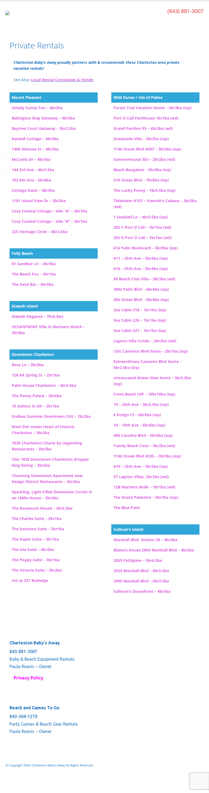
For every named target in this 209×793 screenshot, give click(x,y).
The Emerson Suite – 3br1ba (38, 528)
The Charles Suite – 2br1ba (36, 518)
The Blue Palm (126, 507)
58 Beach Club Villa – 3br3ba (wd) (144, 278)
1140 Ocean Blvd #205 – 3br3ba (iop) (147, 456)
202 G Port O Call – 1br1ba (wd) (142, 237)
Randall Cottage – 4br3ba (35, 138)
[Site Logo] (20, 18)
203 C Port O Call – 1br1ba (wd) (142, 227)
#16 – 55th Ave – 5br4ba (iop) (140, 268)
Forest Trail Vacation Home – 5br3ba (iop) (152, 107)
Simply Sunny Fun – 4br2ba (37, 107)
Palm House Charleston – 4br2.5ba (44, 385)
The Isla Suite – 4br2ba (33, 549)
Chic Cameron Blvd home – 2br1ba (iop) (150, 351)
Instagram (20, 780)
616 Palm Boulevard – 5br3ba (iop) (145, 247)
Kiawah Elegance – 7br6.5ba (37, 316)
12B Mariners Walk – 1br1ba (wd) (144, 487)
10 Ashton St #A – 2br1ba (35, 406)
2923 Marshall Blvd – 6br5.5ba (141, 570)
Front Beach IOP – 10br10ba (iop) (144, 394)
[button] (199, 22)
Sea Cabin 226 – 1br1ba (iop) (139, 320)
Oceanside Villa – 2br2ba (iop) (141, 138)
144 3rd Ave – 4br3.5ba (33, 169)
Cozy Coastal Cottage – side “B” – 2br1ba (49, 221)
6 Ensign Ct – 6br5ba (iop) (137, 414)
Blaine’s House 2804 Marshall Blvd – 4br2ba (153, 550)
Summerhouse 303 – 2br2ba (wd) (144, 159)
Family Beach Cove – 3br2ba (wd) (144, 445)
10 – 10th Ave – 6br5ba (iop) (139, 425)
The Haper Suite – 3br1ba (35, 539)
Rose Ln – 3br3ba (28, 364)
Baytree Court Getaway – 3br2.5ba (44, 128)
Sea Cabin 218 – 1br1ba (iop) (139, 309)
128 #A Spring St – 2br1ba (36, 375)
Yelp (30, 780)
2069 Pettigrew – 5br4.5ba (137, 560)
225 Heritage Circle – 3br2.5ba (39, 231)
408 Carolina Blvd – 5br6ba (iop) (143, 435)
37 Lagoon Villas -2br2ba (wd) (141, 476)
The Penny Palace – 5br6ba (37, 395)
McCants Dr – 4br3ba (31, 159)
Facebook (10, 780)
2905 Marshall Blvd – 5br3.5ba (141, 581)
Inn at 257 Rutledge (30, 580)
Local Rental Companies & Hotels (62, 79)
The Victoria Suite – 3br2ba (37, 570)
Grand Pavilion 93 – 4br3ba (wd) (143, 128)
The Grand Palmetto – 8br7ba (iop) (145, 497)
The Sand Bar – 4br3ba (32, 284)
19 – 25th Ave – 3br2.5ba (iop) (141, 404)
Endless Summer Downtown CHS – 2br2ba (51, 416)
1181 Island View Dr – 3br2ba (39, 200)
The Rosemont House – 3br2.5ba (42, 508)
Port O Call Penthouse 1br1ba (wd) (146, 118)
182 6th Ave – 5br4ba (31, 180)
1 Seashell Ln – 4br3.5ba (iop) (140, 217)
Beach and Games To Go (34, 707)
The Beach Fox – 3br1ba (34, 274)
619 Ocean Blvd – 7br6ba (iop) (141, 180)
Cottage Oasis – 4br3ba (33, 190)
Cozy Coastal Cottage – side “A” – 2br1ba (49, 211)
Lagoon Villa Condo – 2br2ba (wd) (144, 340)
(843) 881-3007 (185, 11)
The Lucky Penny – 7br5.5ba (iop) (144, 190)
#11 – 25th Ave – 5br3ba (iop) (140, 258)
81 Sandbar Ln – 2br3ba (34, 263)
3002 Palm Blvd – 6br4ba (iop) (141, 289)
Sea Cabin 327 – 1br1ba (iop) (139, 330)
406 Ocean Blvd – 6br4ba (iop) (141, 299)
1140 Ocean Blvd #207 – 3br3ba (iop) (147, 149)
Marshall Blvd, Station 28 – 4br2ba (145, 539)
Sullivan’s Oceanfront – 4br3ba (141, 591)
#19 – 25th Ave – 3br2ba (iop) (140, 466)
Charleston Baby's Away (35, 642)
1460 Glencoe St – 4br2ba (35, 149)
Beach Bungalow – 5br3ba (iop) (142, 169)
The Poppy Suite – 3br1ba (35, 559)
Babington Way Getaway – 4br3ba (43, 118)
